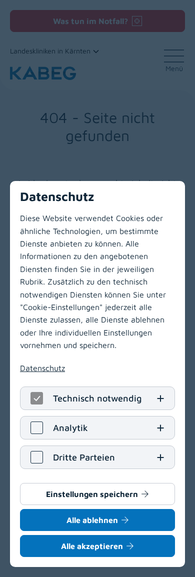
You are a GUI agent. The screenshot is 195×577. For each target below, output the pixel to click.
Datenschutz (42, 368)
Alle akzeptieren (92, 546)
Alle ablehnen (92, 520)
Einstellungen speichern (92, 494)
